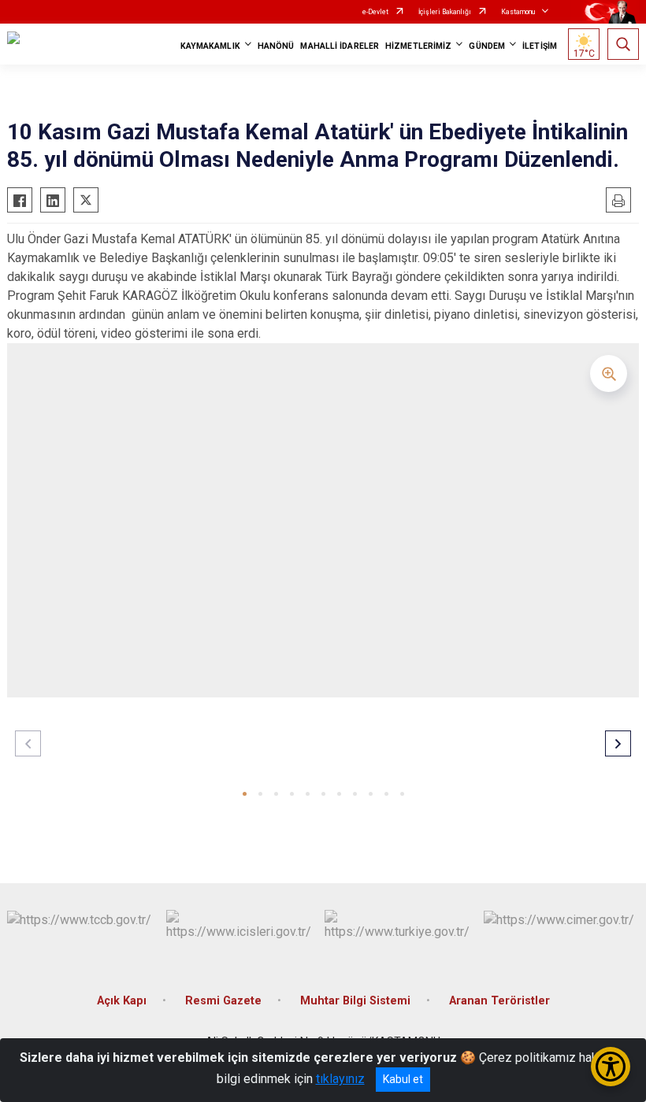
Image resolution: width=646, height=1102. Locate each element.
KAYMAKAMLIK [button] (210, 46)
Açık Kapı (122, 1001)
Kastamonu (518, 12)
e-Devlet (375, 12)
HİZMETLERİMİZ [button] (418, 46)
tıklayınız (340, 1078)
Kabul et (403, 1079)
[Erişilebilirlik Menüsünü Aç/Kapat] (610, 1066)
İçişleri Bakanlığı (444, 12)
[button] (245, 794)
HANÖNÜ (276, 46)
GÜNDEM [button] (487, 46)
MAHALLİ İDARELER (339, 46)
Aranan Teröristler (499, 1001)
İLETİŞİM (539, 46)
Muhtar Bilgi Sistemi (355, 1001)
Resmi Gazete (223, 1001)
